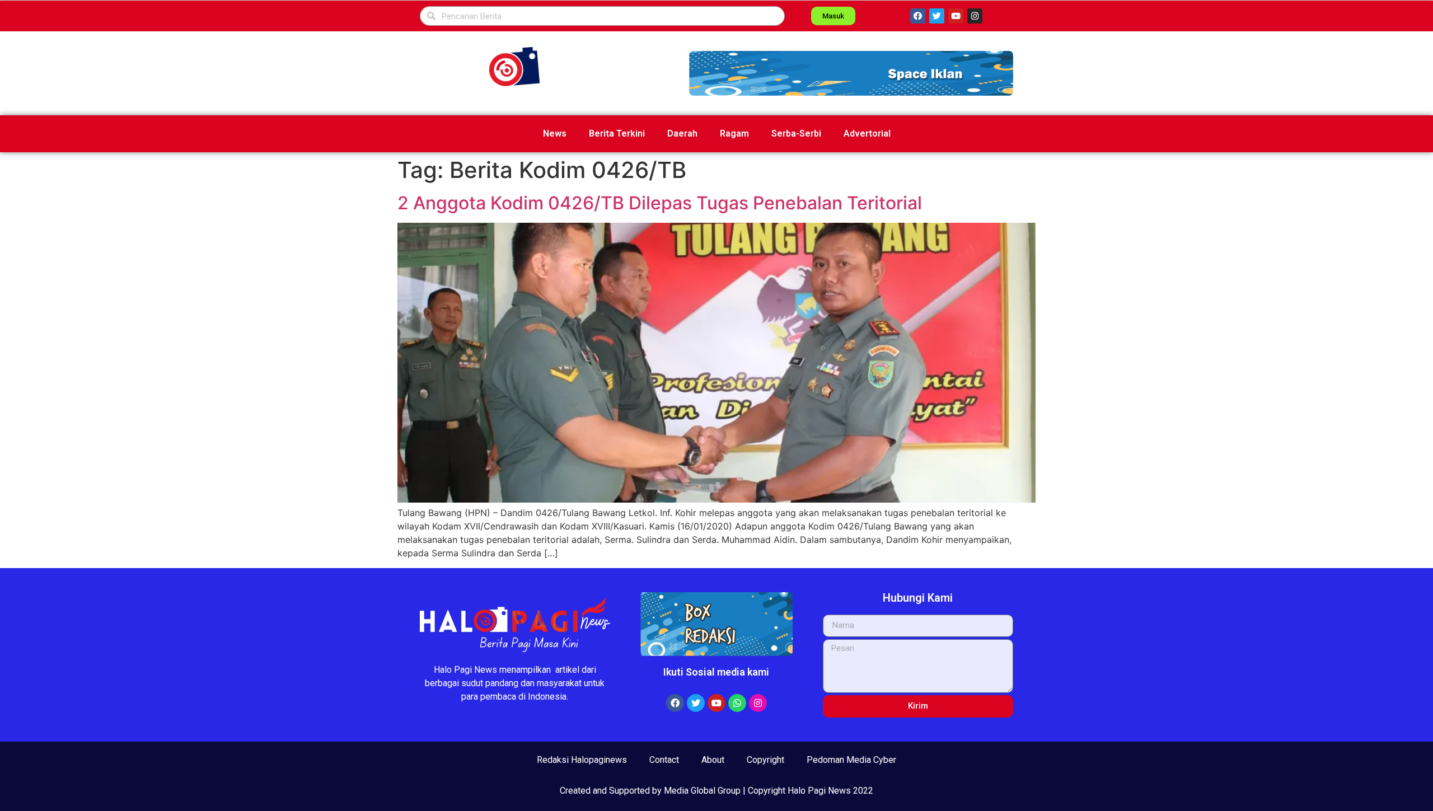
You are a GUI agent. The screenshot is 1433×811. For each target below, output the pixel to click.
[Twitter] (936, 16)
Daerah (682, 133)
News (554, 133)
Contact (664, 759)
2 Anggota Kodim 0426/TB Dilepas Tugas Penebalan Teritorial (659, 203)
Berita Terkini (617, 133)
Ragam (734, 133)
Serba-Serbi (796, 133)
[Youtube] (955, 16)
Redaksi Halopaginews (582, 759)
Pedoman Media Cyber (851, 759)
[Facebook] (917, 16)
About (712, 759)
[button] (851, 73)
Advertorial (867, 133)
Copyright (765, 759)
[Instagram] (974, 16)
